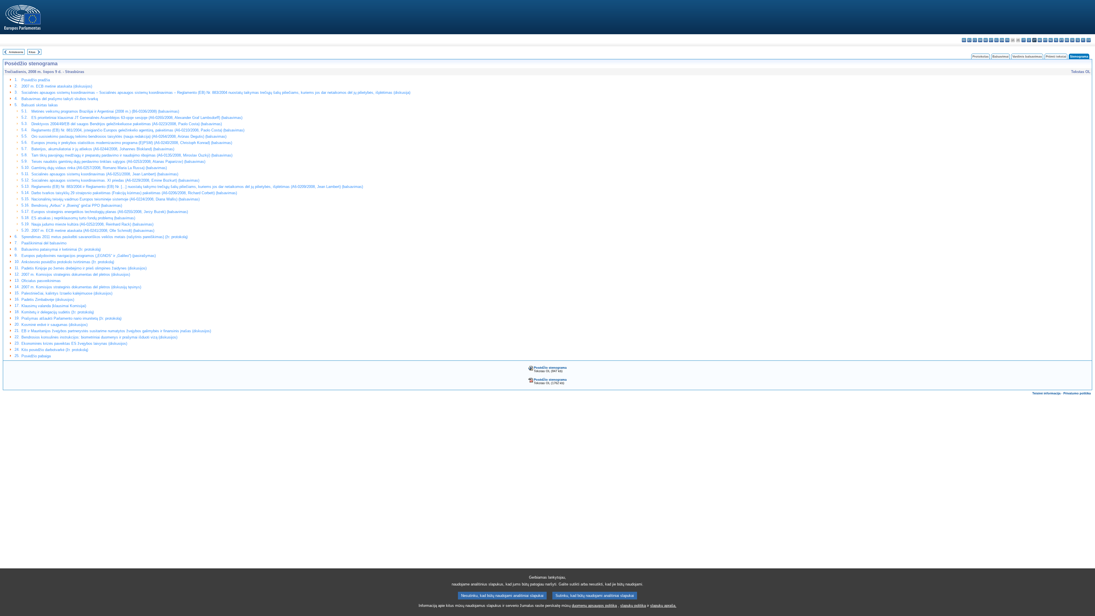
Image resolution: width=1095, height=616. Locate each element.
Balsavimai (1000, 56)
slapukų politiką (633, 605)
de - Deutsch (986, 40)
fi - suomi (1083, 40)
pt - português (1061, 40)
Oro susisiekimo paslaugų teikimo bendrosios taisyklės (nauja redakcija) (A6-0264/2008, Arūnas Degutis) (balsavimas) (128, 136)
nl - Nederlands (1051, 40)
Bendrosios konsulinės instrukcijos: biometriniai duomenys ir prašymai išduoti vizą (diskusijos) (99, 337)
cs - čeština (975, 40)
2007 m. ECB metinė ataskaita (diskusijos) (56, 86)
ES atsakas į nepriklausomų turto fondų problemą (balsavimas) (83, 218)
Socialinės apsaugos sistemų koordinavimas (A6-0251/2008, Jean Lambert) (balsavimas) (104, 174)
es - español (969, 40)
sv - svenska (1088, 40)
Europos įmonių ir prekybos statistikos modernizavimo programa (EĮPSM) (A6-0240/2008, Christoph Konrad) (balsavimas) (131, 143)
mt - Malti (1045, 40)
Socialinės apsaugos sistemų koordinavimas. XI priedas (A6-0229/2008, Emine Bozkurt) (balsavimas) (115, 180)
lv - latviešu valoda (1029, 40)
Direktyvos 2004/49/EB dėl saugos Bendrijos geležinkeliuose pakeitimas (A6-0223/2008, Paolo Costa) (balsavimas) (126, 124)
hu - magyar (1040, 40)
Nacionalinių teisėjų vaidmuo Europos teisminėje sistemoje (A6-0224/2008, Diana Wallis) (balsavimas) (115, 199)
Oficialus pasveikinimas (41, 281)
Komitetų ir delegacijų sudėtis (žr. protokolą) (57, 312)
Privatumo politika (1077, 393)
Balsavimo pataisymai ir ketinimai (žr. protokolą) (61, 249)
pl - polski (1056, 40)
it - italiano (1023, 40)
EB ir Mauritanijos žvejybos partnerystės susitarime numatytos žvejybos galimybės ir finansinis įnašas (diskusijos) (116, 331)
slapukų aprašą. (663, 605)
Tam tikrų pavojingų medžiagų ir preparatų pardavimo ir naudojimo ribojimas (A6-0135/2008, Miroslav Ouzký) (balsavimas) (131, 155)
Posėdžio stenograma (550, 367)
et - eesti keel (991, 40)
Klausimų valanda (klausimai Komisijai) (53, 306)
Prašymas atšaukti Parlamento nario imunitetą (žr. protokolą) (71, 318)
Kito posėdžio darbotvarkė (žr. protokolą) (54, 350)
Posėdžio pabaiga (36, 356)
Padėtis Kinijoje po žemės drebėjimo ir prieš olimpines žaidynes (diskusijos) (84, 268)
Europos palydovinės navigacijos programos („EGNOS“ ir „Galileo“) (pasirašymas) (88, 256)
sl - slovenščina (1078, 40)
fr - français (1007, 40)
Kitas (32, 52)
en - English (1002, 40)
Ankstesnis (16, 52)
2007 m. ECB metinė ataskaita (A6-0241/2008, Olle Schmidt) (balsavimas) (92, 230)
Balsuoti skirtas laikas (39, 105)
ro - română (1067, 40)
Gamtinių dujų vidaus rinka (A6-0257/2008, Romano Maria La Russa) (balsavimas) (99, 168)
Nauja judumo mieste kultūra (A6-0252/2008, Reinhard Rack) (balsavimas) (92, 224)
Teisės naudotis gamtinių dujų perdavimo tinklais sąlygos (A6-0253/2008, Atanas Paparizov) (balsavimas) (118, 161)
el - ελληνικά (996, 40)
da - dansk (980, 40)
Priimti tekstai (1056, 56)
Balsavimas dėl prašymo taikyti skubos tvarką (59, 99)
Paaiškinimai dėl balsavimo (43, 243)
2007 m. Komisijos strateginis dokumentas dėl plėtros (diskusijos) (75, 274)
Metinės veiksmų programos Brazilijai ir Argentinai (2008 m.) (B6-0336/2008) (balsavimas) (105, 111)
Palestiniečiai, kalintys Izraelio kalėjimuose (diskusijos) (66, 293)
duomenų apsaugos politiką (594, 605)
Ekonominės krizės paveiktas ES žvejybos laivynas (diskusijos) (74, 343)
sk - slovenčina (1072, 40)
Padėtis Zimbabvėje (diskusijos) (47, 299)
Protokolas (980, 56)
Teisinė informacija (1046, 393)
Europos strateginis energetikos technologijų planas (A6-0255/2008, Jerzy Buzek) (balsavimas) (109, 212)
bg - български (964, 40)
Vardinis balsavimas (1027, 56)
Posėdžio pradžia (35, 80)
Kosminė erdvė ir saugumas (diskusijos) (54, 325)
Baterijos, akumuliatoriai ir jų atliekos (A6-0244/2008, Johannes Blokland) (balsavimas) (102, 149)
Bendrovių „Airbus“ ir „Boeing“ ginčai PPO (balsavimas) (76, 205)
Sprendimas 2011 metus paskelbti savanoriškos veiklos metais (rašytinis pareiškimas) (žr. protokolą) (104, 237)
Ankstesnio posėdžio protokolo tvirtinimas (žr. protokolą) (67, 262)
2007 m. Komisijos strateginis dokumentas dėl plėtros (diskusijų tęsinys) (81, 287)
